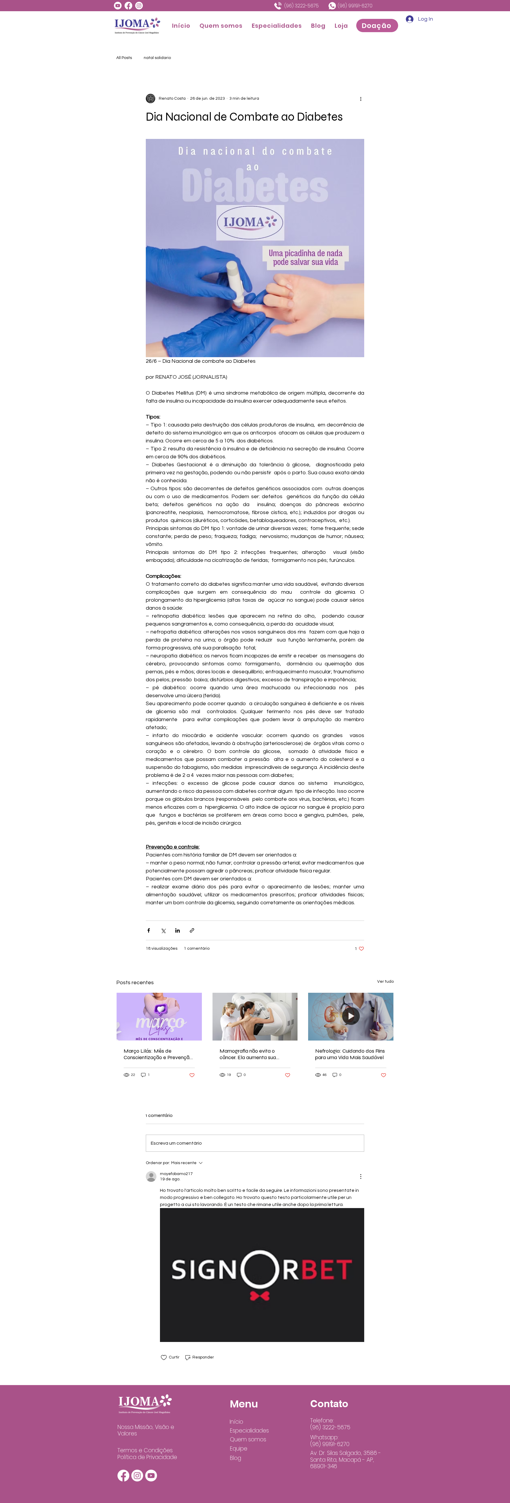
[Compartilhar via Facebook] (148, 930)
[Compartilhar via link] (192, 930)
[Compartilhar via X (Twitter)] (163, 930)
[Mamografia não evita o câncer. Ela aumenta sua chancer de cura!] (255, 1017)
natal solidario (157, 58)
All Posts (124, 58)
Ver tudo (385, 981)
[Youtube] (118, 5)
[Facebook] (128, 5)
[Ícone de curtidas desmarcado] (164, 1357)
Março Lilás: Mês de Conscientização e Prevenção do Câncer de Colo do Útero (158, 1054)
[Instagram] (139, 5)
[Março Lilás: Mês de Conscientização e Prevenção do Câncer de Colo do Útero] (159, 1017)
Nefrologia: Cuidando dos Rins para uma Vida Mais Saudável (350, 1054)
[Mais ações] (360, 98)
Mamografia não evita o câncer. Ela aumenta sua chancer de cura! (248, 1054)
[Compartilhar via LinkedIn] (177, 930)
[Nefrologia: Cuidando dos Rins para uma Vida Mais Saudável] (350, 1017)
